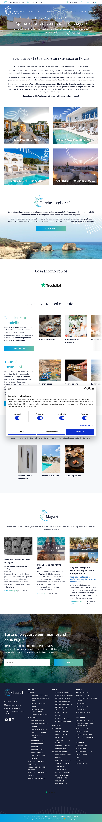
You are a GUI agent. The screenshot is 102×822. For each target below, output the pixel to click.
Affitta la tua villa (83, 729)
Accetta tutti (80, 432)
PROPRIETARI (80, 717)
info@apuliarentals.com (16, 2)
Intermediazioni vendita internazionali (85, 724)
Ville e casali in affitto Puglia (40, 699)
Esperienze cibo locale (64, 760)
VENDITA (79, 689)
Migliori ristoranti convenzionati (62, 776)
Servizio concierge (62, 701)
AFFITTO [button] (31, 12)
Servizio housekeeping (63, 704)
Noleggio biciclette (62, 718)
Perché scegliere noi (84, 735)
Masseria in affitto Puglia (38, 705)
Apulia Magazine (82, 748)
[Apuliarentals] (14, 10)
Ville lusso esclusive (39, 729)
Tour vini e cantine (62, 763)
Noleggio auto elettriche (61, 714)
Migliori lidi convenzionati (61, 782)
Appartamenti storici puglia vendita (86, 699)
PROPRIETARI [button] (71, 12)
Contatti (79, 760)
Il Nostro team (82, 745)
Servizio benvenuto (62, 698)
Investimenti (81, 710)
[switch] (40, 417)
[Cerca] (82, 2)
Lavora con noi (82, 754)
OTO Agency (71, 819)
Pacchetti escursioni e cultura (63, 756)
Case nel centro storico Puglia (37, 710)
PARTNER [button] (82, 12)
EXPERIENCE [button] (50, 12)
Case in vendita (82, 704)
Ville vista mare (37, 753)
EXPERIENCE (56, 726)
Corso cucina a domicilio (61, 736)
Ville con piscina (37, 721)
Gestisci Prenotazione (39, 715)
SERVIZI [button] (40, 12)
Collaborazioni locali (36, 778)
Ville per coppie (37, 744)
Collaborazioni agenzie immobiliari (37, 768)
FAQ (77, 757)
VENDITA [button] (61, 12)
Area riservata (81, 763)
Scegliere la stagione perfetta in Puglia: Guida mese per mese (82, 570)
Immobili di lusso (82, 707)
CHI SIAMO (50, 228)
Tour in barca (60, 769)
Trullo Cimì (76, 33)
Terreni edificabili (83, 713)
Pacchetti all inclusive (64, 695)
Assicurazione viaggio (63, 721)
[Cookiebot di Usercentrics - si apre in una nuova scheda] (85, 388)
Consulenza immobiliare (85, 738)
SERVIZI (54, 689)
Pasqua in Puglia (10, 591)
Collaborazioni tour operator (36, 762)
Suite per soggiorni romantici (38, 757)
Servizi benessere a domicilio (62, 741)
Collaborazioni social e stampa (37, 774)
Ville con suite (37, 750)
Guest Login (73, 2)
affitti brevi (41, 593)
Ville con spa (36, 747)
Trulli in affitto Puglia (40, 695)
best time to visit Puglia (76, 603)
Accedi (88, 2)
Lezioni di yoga (61, 749)
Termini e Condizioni (84, 751)
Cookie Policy (43, 819)
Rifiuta (22, 432)
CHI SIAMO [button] (93, 12)
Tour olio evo (60, 766)
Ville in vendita (82, 692)
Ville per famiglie (37, 741)
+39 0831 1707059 (36, 2)
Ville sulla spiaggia (38, 732)
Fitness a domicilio (62, 746)
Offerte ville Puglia (62, 692)
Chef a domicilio (61, 732)
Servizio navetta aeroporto (61, 708)
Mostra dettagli (85, 425)
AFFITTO (31, 689)
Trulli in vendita (82, 695)
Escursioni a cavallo (63, 772)
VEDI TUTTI (19, 348)
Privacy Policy (52, 819)
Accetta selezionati (51, 432)
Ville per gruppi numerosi (37, 736)
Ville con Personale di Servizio (39, 725)
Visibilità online (82, 732)
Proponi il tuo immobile (85, 720)
